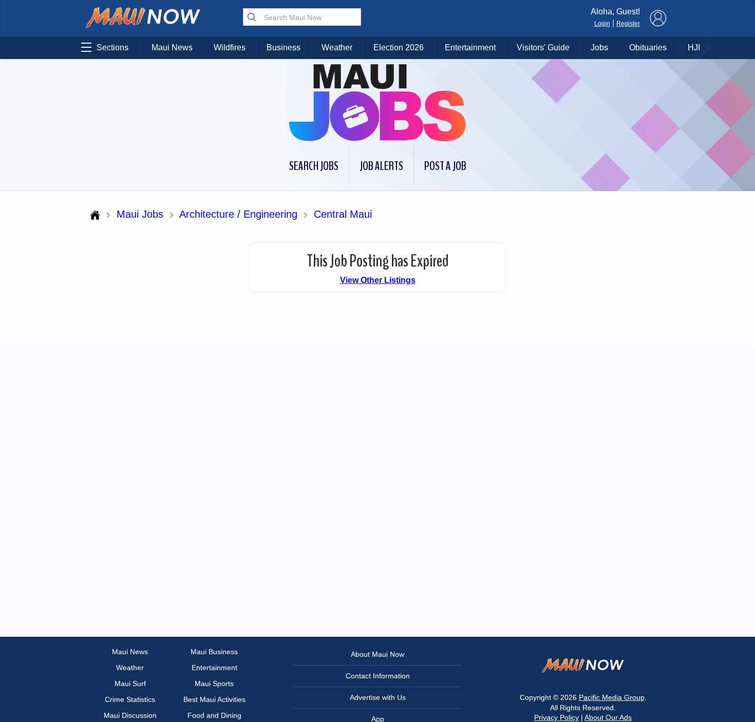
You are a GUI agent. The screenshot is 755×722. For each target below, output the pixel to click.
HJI (694, 47)
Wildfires (230, 47)
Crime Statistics (130, 699)
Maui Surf (130, 683)
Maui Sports (214, 683)
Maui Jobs (140, 214)
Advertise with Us (378, 697)
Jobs (599, 47)
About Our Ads (608, 717)
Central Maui (343, 214)
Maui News (172, 47)
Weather (337, 47)
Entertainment (470, 47)
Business (283, 47)
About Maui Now (377, 654)
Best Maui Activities (214, 699)
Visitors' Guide (543, 47)
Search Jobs (313, 166)
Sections (112, 47)
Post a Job (445, 166)
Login (602, 23)
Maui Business (214, 652)
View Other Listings (378, 280)
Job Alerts (381, 166)
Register (628, 23)
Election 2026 (398, 47)
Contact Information (378, 676)
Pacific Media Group (612, 697)
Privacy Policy (556, 717)
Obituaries (648, 47)
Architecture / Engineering (238, 214)
